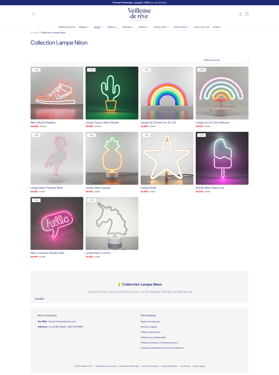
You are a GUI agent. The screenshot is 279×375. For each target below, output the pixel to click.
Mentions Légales (149, 326)
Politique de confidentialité (129, 366)
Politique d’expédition (169, 366)
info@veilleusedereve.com (62, 321)
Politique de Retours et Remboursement (159, 342)
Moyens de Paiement (150, 321)
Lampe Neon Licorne (98, 253)
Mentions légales (199, 366)
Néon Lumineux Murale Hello (47, 253)
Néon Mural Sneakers (43, 122)
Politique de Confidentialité (153, 337)
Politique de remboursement (106, 366)
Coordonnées (185, 366)
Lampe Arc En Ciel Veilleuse (212, 122)
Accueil (35, 32)
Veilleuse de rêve (86, 366)
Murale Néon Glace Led (210, 188)
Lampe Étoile (148, 188)
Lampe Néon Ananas (98, 188)
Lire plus (39, 298)
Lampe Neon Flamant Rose (47, 188)
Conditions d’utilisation (150, 366)
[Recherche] (34, 14)
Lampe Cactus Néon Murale (102, 122)
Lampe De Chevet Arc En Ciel (158, 122)
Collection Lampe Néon (53, 32)
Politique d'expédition (151, 332)
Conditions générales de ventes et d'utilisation (162, 348)
